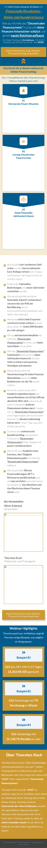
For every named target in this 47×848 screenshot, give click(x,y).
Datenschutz (37, 842)
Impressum (27, 842)
